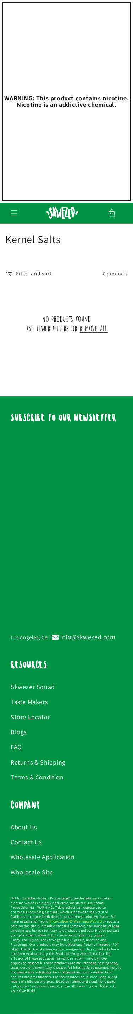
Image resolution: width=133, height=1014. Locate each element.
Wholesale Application (43, 857)
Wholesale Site (32, 872)
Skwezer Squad (33, 687)
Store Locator (30, 717)
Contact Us (26, 842)
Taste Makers (29, 702)
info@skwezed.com (87, 637)
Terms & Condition (37, 777)
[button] (14, 213)
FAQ (16, 747)
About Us (24, 827)
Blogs (19, 732)
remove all (94, 328)
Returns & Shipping (38, 762)
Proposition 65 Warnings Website (76, 921)
